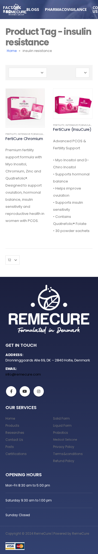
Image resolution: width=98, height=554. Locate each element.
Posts (9, 447)
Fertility (11, 134)
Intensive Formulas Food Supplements (43, 134)
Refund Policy (63, 461)
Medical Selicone (65, 440)
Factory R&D (12, 9)
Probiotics (60, 433)
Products (12, 425)
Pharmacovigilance (66, 9)
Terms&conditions (68, 454)
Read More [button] (83, 98)
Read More (36, 98)
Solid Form (61, 418)
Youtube (25, 391)
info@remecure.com (23, 374)
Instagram (38, 391)
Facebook (11, 391)
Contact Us (14, 440)
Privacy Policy (63, 447)
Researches (14, 433)
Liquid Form (62, 425)
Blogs (32, 9)
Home (12, 50)
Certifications (16, 454)
